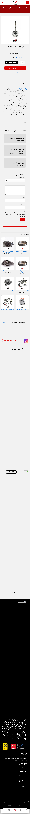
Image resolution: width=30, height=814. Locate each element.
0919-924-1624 (23, 771)
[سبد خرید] (2, 3)
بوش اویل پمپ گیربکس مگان (22, 271)
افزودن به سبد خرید (11, 62)
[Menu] (27, 2)
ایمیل (23, 205)
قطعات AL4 (24, 789)
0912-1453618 (18, 57)
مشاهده (4, 322)
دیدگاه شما (22, 184)
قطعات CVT (24, 787)
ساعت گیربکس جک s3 (22, 309)
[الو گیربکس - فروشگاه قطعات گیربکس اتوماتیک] (15, 2)
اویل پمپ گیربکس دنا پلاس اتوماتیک (8, 291)
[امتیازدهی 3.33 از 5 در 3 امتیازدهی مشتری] (15, 49)
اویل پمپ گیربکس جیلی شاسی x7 (7, 251)
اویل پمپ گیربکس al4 (8, 271)
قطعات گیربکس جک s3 (9, 72)
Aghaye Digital (19, 805)
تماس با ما (25, 784)
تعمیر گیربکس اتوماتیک (22, 791)
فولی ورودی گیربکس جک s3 (22, 290)
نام (24, 197)
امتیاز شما (22, 177)
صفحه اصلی (25, 7)
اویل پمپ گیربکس (19, 72)
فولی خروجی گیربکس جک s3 (7, 309)
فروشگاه (18, 7)
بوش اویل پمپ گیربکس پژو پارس (22, 251)
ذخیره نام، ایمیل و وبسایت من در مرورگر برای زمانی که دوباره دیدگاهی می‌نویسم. (15, 214)
